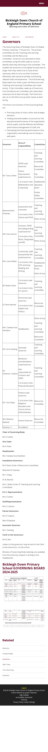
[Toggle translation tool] (10, 3)
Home (4, 37)
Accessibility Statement (24, 697)
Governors (29, 37)
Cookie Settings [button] (29, 702)
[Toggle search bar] (4, 3)
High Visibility (24, 695)
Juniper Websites (30, 693)
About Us (15, 37)
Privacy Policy (18, 702)
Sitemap (24, 700)
